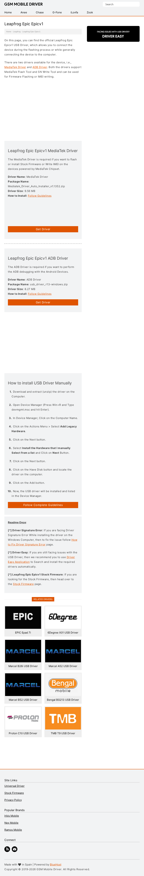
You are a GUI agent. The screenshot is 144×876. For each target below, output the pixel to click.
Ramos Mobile (13, 829)
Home (8, 32)
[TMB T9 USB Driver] (63, 728)
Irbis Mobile (11, 815)
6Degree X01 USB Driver (63, 632)
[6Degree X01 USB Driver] (63, 627)
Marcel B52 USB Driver (23, 699)
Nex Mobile (11, 822)
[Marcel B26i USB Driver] (23, 661)
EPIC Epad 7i (23, 632)
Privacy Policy (13, 800)
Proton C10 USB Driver (23, 733)
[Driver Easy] (113, 38)
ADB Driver (39, 67)
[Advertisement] (43, 109)
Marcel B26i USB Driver (23, 666)
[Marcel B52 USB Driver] (23, 695)
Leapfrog (17, 32)
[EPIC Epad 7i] (23, 627)
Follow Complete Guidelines (43, 505)
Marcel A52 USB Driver (63, 666)
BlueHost (55, 864)
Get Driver (43, 229)
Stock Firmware (23, 584)
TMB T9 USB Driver (63, 733)
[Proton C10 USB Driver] (23, 728)
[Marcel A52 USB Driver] (63, 661)
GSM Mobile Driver (23, 4)
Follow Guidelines (40, 195)
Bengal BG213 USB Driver (63, 699)
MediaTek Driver (15, 67)
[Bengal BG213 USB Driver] (63, 695)
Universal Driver (14, 786)
